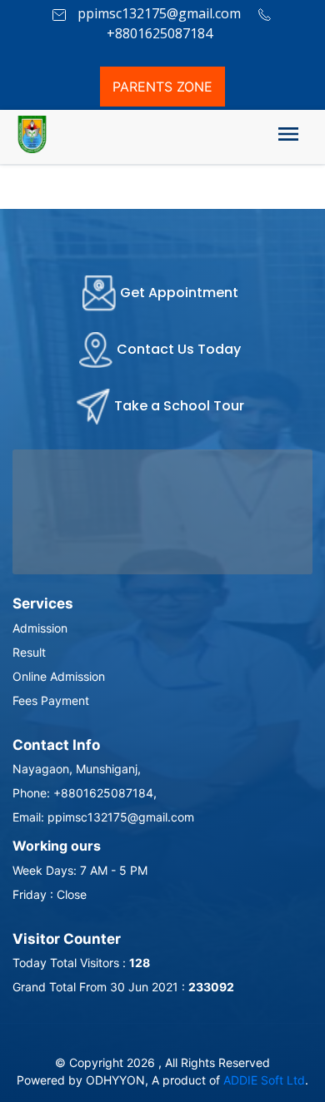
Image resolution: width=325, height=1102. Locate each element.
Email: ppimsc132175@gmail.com (103, 817)
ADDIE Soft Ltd (264, 1080)
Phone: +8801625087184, (84, 793)
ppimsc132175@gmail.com (157, 13)
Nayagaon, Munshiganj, (76, 769)
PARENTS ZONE (162, 86)
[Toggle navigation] (288, 137)
